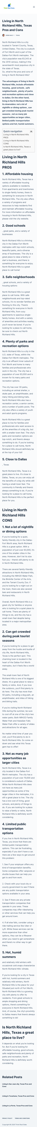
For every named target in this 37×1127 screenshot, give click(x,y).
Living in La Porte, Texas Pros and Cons (17, 1106)
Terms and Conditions (22, 1118)
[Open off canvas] (34, 7)
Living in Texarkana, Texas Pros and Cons (18, 1096)
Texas (18, 35)
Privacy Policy (7, 1118)
